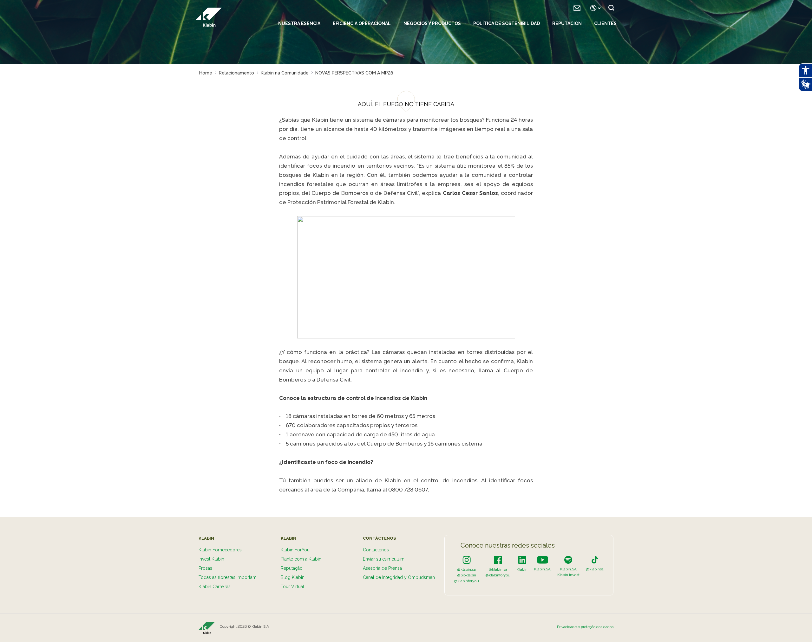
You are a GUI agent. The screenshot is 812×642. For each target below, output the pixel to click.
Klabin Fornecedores (220, 549)
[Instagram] (466, 559)
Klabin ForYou (295, 549)
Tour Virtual (292, 586)
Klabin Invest (568, 575)
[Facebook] (498, 559)
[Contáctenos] (577, 8)
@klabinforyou (466, 581)
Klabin (522, 569)
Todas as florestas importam (228, 577)
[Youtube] (542, 559)
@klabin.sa (466, 569)
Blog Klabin (292, 577)
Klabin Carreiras (215, 586)
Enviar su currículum (383, 559)
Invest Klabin (211, 559)
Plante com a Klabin (301, 559)
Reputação (292, 568)
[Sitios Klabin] (594, 8)
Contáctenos (376, 549)
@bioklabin (466, 575)
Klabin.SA (542, 569)
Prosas (205, 568)
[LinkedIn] (522, 559)
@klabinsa (595, 569)
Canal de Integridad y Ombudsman (399, 577)
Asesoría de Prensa (382, 568)
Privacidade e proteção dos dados (585, 627)
